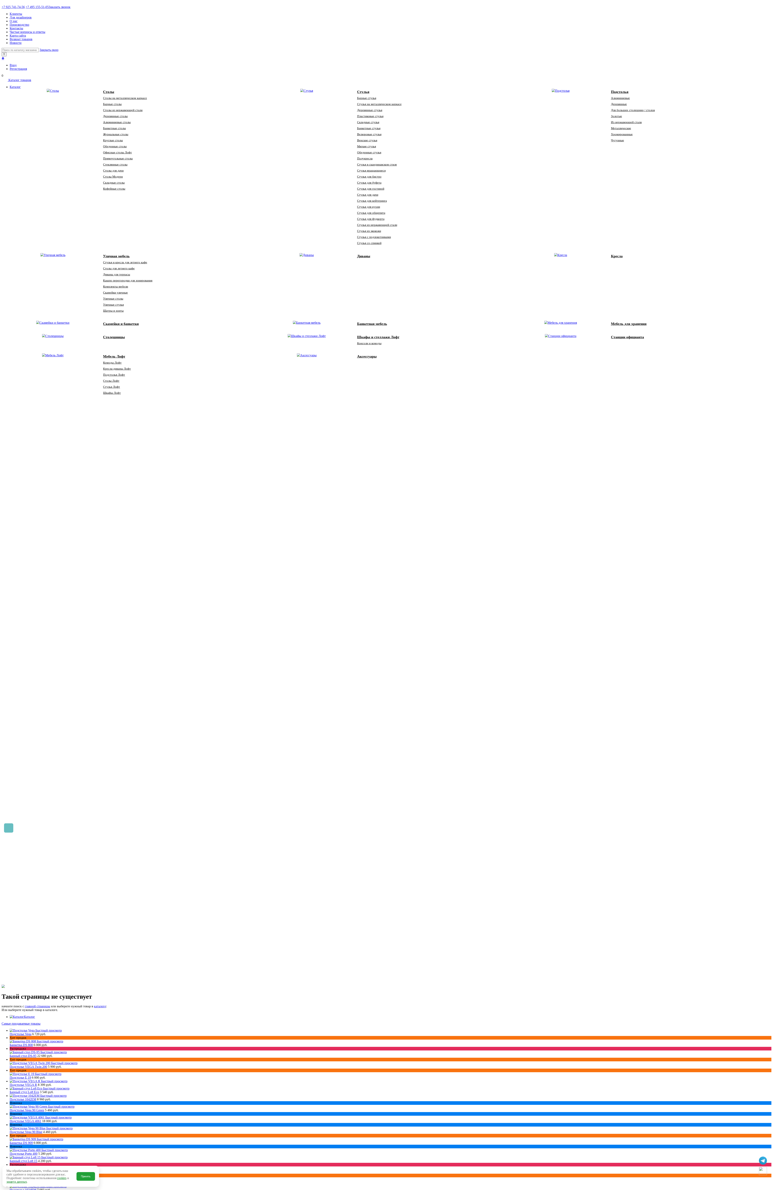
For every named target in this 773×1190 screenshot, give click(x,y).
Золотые (616, 116)
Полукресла (365, 158)
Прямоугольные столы (118, 158)
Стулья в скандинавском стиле (377, 164)
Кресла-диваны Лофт (117, 368)
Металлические (621, 128)
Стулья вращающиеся (371, 170)
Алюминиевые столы (117, 122)
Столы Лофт (111, 380)
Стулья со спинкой (369, 243)
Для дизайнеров (21, 17)
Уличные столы (113, 298)
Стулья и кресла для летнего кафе (125, 262)
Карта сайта (18, 35)
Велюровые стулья (369, 134)
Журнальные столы (115, 134)
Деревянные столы (115, 116)
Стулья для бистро (369, 176)
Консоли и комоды (369, 343)
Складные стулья (368, 122)
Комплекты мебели (115, 286)
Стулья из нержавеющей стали (377, 225)
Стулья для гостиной (370, 188)
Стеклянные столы (115, 164)
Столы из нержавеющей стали (123, 110)
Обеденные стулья (369, 152)
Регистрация (18, 68)
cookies (61, 1178)
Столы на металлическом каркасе (125, 98)
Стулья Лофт (111, 386)
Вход (13, 65)
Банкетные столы (114, 128)
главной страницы (37, 1006)
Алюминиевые (620, 98)
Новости (16, 42)
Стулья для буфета (369, 182)
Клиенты (16, 14)
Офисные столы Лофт (117, 152)
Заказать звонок (59, 7)
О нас (14, 21)
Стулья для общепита (371, 212)
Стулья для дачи (367, 194)
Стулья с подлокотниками (374, 237)
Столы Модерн (113, 176)
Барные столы (112, 104)
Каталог (29, 1016)
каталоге (100, 1006)
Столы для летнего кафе (119, 268)
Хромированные (622, 134)
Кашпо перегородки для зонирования (127, 280)
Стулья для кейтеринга (372, 200)
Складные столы (114, 182)
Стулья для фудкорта (370, 218)
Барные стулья (366, 98)
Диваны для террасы (116, 274)
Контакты (16, 28)
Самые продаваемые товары (21, 1023)
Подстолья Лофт (114, 374)
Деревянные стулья (369, 110)
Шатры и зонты (113, 310)
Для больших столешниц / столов (633, 110)
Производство (19, 24)
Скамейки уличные (115, 292)
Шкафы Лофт (112, 392)
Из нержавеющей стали (626, 122)
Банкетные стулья (368, 128)
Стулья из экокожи (369, 231)
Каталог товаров (19, 80)
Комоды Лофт (112, 362)
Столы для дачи (113, 170)
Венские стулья (367, 140)
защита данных (16, 1181)
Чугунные (617, 140)
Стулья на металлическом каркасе (379, 104)
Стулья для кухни (368, 206)
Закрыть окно (49, 50)
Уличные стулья (113, 304)
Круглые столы (113, 140)
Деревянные (619, 104)
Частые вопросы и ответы (27, 32)
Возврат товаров (21, 39)
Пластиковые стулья (370, 116)
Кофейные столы (114, 188)
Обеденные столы (115, 146)
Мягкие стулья (366, 146)
